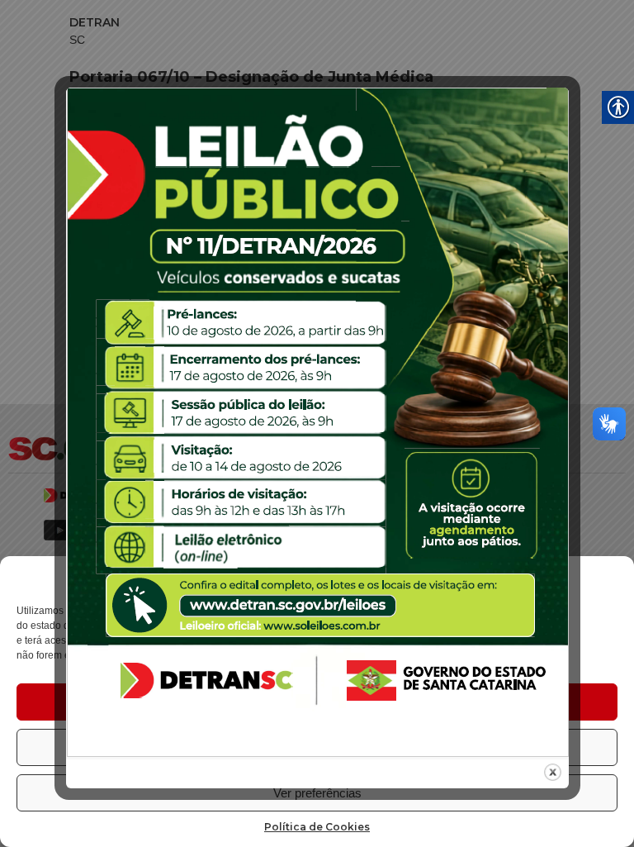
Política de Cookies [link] (317, 827)
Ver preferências (317, 793)
